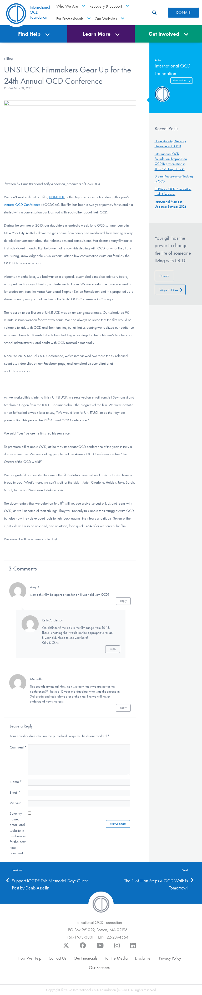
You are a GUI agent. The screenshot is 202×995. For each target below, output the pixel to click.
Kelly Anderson (52, 620)
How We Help (29, 958)
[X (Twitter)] (66, 948)
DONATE (183, 12)
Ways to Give (168, 290)
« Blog (8, 58)
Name (16, 781)
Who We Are (67, 6)
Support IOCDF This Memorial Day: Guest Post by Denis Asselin (50, 884)
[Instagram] (116, 948)
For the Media (116, 958)
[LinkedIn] (132, 948)
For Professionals (69, 18)
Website (15, 803)
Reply (123, 601)
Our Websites (106, 18)
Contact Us (57, 958)
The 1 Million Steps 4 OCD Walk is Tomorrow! (156, 884)
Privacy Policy (170, 958)
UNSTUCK (56, 197)
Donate (164, 276)
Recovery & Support (105, 6)
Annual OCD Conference (22, 204)
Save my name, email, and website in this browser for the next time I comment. (18, 833)
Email (15, 792)
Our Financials (85, 958)
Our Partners (99, 967)
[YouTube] (100, 948)
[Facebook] (83, 948)
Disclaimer (143, 958)
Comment (18, 747)
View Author (179, 80)
